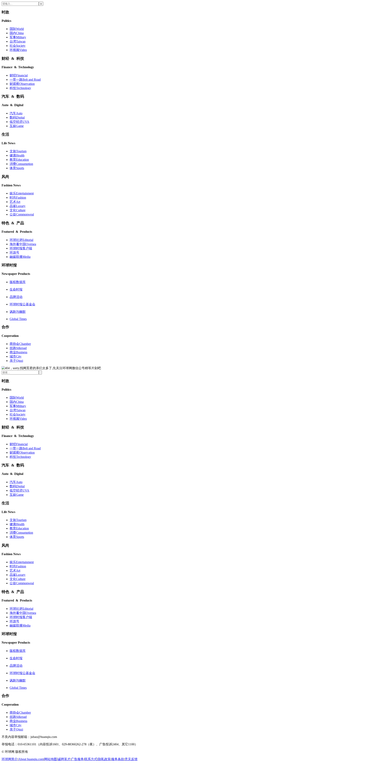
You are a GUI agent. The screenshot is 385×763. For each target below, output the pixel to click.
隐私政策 (104, 759)
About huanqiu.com (31, 759)
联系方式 (90, 759)
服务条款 (117, 759)
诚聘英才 (64, 759)
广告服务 (77, 759)
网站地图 (50, 759)
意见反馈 (131, 759)
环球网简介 (10, 759)
